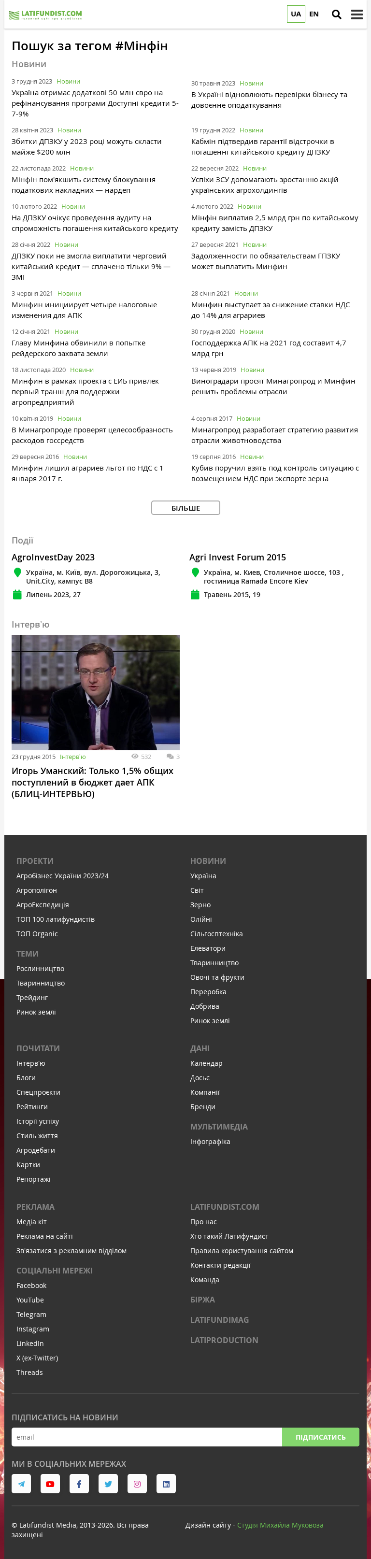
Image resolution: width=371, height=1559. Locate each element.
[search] (336, 14)
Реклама (35, 1206)
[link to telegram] (21, 1483)
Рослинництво (40, 968)
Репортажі (33, 1179)
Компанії (205, 1092)
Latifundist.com (224, 1206)
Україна (203, 875)
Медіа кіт (31, 1221)
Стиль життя (37, 1135)
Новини (68, 81)
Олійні (201, 919)
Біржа (202, 1299)
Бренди (202, 1106)
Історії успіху (37, 1121)
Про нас (203, 1221)
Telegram (31, 1314)
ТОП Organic (37, 933)
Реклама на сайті (44, 1236)
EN (314, 14)
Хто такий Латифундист (229, 1236)
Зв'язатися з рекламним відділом (71, 1250)
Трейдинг (32, 997)
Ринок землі (36, 1011)
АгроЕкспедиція (42, 904)
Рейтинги (32, 1106)
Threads (29, 1372)
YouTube (30, 1299)
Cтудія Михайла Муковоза (280, 1525)
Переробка (208, 991)
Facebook (31, 1285)
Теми (27, 953)
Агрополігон (36, 890)
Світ (197, 890)
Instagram (32, 1328)
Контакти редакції (220, 1265)
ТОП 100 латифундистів (55, 919)
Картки (28, 1164)
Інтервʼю (73, 756)
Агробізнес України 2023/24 (62, 875)
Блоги (26, 1077)
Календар (206, 1063)
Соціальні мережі (54, 1270)
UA (296, 14)
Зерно (200, 904)
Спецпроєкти (38, 1092)
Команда (204, 1279)
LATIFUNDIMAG (219, 1320)
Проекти (35, 861)
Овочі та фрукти (217, 977)
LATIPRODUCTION (224, 1340)
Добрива (204, 1006)
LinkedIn (30, 1343)
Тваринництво (40, 982)
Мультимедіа (219, 1126)
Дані (200, 1048)
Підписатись (321, 1437)
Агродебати (35, 1150)
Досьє (200, 1077)
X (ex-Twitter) (37, 1357)
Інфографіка (210, 1141)
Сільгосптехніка (216, 933)
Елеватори (208, 948)
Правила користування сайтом (241, 1250)
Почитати (38, 1048)
